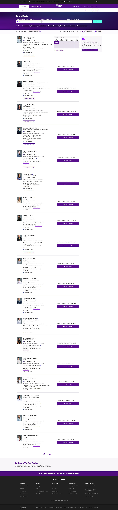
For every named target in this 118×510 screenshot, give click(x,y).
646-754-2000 (26, 270)
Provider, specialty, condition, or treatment (25, 19)
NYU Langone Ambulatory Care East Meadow (33, 222)
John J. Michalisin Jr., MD (30, 128)
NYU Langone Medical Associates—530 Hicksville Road (35, 88)
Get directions (38, 48)
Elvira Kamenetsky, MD (30, 318)
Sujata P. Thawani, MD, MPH (31, 396)
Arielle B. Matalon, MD (29, 358)
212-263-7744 (26, 209)
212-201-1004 (26, 139)
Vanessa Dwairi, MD (28, 338)
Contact (91, 6)
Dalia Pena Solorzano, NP (30, 435)
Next (50, 454)
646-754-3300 (26, 186)
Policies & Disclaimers (59, 507)
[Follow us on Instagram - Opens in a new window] (62, 500)
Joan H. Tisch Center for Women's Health (32, 181)
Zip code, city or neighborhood (73, 19)
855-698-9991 (96, 507)
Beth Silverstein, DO (29, 378)
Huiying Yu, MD (27, 215)
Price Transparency (51, 507)
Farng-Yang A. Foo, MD (29, 278)
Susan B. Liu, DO (28, 61)
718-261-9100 (26, 73)
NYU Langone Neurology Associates (31, 205)
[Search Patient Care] (85, 10)
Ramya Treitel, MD (28, 105)
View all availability (58, 50)
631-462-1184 (26, 116)
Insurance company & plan (46, 19)
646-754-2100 (26, 247)
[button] (97, 1)
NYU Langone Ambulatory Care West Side (32, 242)
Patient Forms (86, 6)
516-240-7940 (26, 93)
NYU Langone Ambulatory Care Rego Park (32, 69)
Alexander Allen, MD (29, 298)
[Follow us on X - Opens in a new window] (59, 500)
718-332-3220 (26, 330)
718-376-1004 (26, 163)
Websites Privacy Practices (74, 507)
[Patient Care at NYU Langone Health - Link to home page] (59, 5)
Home (29, 10)
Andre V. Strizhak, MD (29, 151)
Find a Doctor (37, 10)
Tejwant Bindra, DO (28, 81)
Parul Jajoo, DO (27, 174)
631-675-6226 (26, 50)
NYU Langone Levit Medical (29, 158)
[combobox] (28, 21)
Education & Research (35, 6)
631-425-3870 (26, 389)
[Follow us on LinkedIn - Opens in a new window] (67, 500)
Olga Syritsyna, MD (28, 37)
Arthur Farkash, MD (28, 235)
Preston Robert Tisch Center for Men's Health (33, 266)
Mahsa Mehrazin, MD (29, 259)
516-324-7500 (26, 227)
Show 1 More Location (28, 55)
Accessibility (82, 507)
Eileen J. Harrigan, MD (29, 415)
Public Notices (66, 507)
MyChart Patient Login (77, 6)
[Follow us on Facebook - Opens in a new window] (56, 500)
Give (95, 6)
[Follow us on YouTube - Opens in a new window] (65, 500)
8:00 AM (56, 42)
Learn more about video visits (89, 49)
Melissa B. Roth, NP (28, 197)
